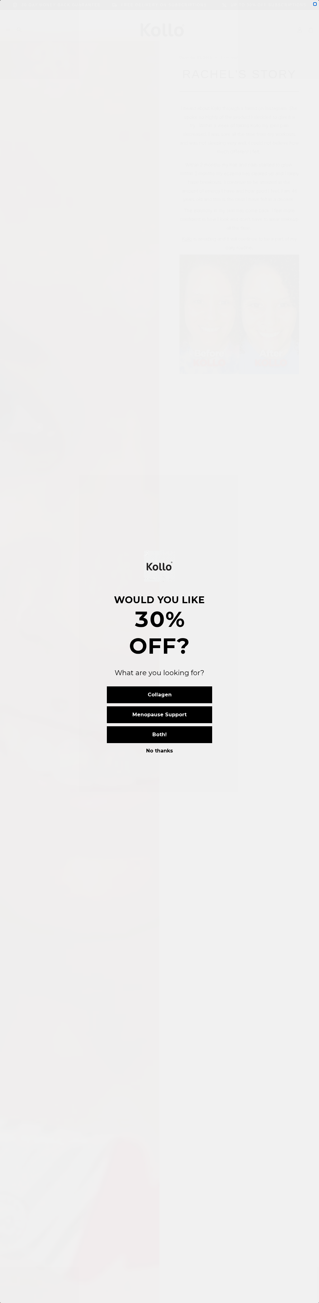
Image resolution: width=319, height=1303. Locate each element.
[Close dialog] (315, 4)
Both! (159, 734)
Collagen (160, 695)
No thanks (159, 751)
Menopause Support (159, 715)
